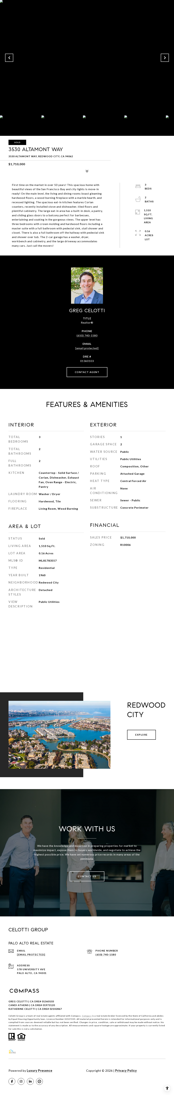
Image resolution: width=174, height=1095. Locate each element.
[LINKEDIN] (30, 1081)
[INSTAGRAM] (21, 1081)
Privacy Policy (126, 1070)
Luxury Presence (39, 1070)
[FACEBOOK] (11, 1081)
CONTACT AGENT (87, 372)
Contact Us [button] (87, 876)
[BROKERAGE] (39, 1081)
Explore (141, 734)
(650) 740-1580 (87, 335)
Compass (87, 1016)
